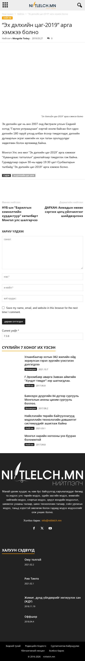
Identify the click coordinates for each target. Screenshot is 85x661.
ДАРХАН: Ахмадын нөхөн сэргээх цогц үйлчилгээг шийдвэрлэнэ (64, 211)
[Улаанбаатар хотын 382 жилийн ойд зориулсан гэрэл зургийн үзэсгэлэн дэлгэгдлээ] (12, 362)
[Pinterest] (24, 48)
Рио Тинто (32, 578)
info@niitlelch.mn (51, 520)
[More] (42, 48)
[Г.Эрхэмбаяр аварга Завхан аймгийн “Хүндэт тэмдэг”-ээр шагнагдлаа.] (12, 383)
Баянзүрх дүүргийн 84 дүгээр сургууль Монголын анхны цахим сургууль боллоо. (52, 399)
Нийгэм (20, 13)
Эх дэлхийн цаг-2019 (23, 175)
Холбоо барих (56, 650)
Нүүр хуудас (7, 13)
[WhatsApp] (33, 48)
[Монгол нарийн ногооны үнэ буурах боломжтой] (12, 439)
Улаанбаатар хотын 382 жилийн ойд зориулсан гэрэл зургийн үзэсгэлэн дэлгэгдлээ (50, 360)
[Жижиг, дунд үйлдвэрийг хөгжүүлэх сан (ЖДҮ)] (12, 603)
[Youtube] (50, 528)
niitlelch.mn (49, 656)
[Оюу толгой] (12, 565)
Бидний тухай (13, 645)
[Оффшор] (12, 622)
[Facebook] (6, 48)
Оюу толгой (33, 559)
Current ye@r (10, 330)
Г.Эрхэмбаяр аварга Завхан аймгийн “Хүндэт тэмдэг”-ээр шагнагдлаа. (50, 378)
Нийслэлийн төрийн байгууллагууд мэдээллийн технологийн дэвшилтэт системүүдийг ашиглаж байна (50, 419)
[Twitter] (15, 48)
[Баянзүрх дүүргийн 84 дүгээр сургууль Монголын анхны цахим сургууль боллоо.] (12, 400)
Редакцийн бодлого (35, 645)
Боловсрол (31, 369)
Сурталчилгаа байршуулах (65, 645)
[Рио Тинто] (12, 584)
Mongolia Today (20, 38)
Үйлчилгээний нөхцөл (32, 650)
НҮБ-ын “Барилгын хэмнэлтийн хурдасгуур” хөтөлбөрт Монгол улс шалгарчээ (20, 213)
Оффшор (31, 616)
